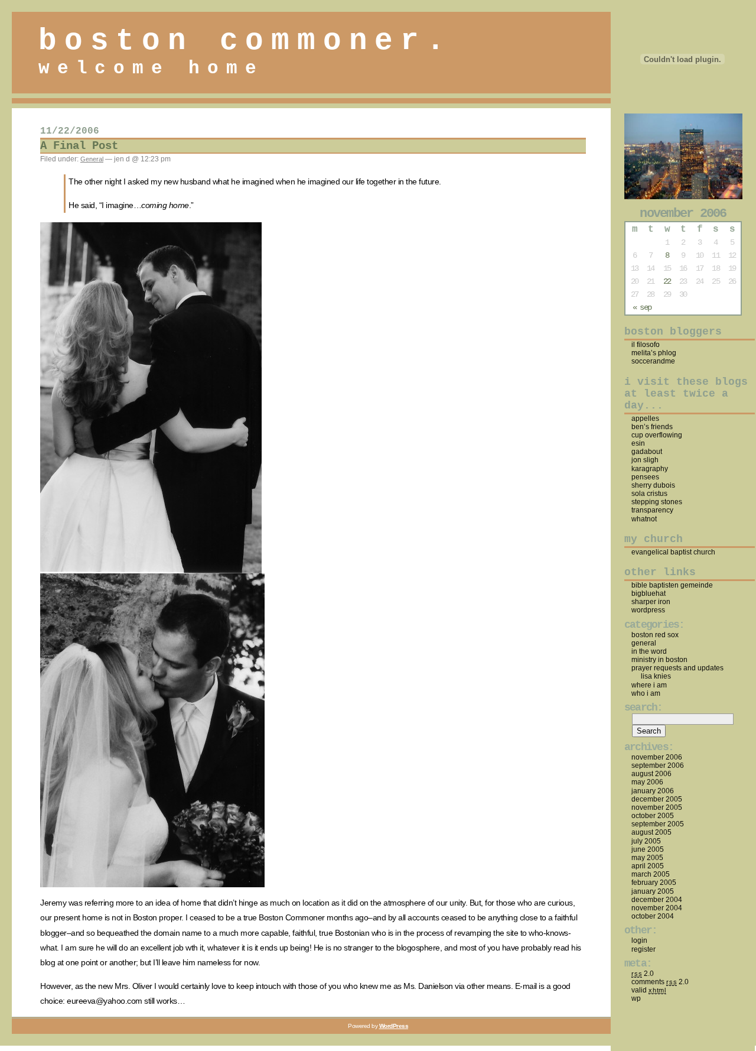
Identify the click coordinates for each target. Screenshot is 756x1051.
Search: (643, 707)
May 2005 (647, 858)
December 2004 (656, 900)
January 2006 (652, 791)
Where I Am (649, 685)
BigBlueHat (648, 593)
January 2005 (652, 891)
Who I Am (645, 693)
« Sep (642, 307)
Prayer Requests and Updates (677, 668)
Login (639, 940)
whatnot (644, 519)
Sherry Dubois (653, 485)
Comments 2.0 (660, 982)
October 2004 (652, 916)
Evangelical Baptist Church (673, 552)
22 (666, 281)
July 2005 (646, 841)
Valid (648, 990)
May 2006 (647, 782)
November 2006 (656, 757)
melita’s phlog (653, 353)
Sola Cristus (649, 493)
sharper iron (650, 602)
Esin (638, 443)
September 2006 (657, 765)
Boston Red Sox (655, 635)
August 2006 (651, 774)
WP (636, 998)
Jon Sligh (645, 460)
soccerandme (653, 361)
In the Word (649, 651)
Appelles (645, 418)
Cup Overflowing (656, 435)
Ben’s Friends (652, 427)
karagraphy (649, 469)
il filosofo (645, 344)
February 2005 (653, 882)
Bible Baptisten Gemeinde (672, 585)
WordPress (648, 610)
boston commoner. (245, 41)
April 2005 (647, 866)
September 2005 (657, 824)
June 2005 (647, 849)
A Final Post (79, 146)
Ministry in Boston (659, 660)
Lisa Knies (656, 676)
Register (643, 949)
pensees (645, 477)
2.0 (642, 973)
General (91, 159)
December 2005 (656, 799)
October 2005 (652, 816)
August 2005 (651, 832)
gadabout (646, 451)
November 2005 (656, 807)
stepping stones (656, 502)
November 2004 (656, 908)
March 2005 (650, 874)
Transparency (652, 510)
